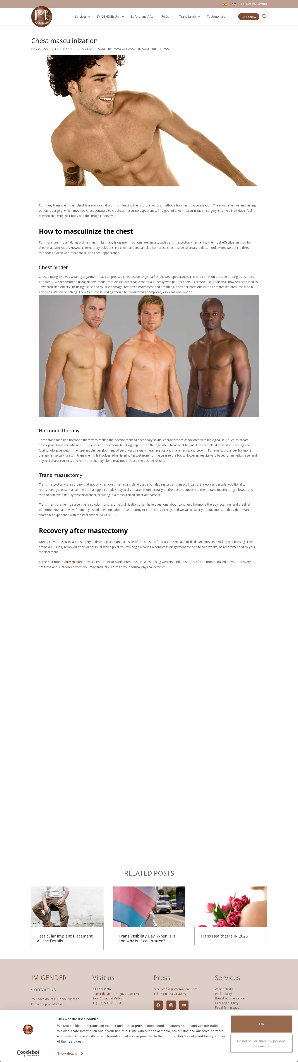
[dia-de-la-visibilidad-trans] (149, 906)
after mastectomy (77, 562)
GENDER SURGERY (98, 49)
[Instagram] (171, 1005)
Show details (67, 1053)
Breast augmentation (230, 998)
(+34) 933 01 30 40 (109, 1003)
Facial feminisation (228, 1007)
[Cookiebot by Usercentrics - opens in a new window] (28, 1053)
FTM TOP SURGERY (69, 49)
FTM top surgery (226, 1003)
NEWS (164, 49)
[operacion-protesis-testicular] (67, 906)
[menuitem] (225, 4)
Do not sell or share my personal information (261, 1043)
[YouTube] (183, 1005)
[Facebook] (158, 1005)
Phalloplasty (223, 994)
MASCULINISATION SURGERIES (135, 49)
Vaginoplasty (224, 989)
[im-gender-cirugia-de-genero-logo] (41, 16)
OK (261, 1024)
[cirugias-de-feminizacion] (230, 906)
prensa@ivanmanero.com (179, 989)
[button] (88, 16)
